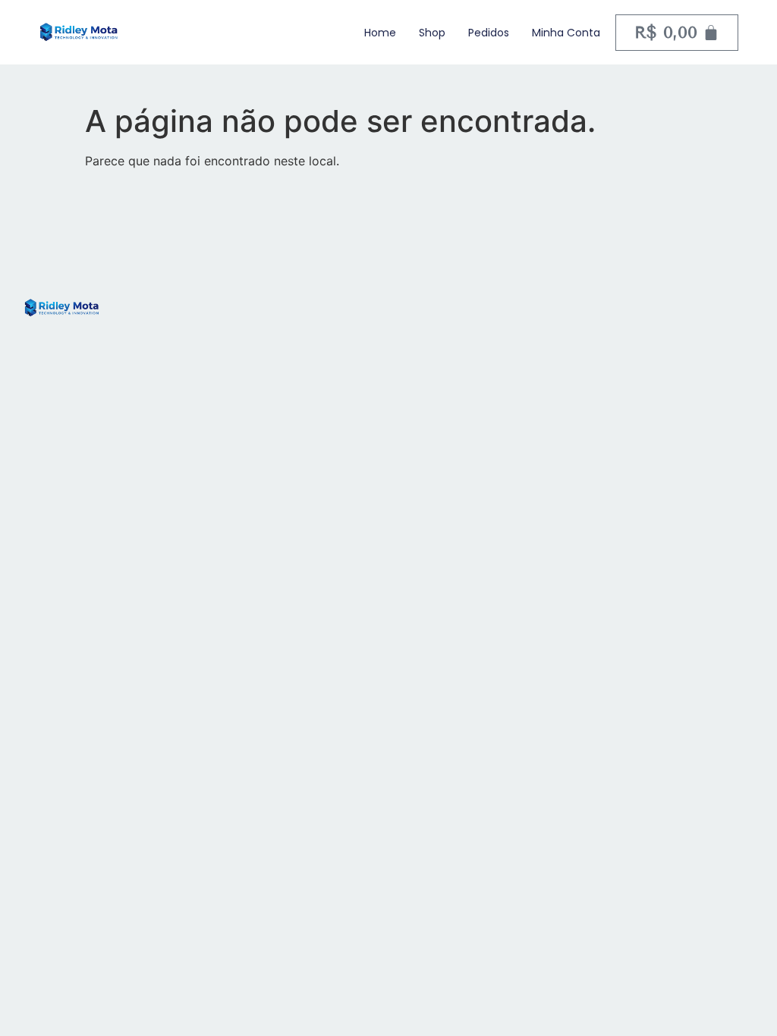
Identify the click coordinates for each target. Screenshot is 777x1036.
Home (380, 32)
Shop (432, 32)
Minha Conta (566, 32)
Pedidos (488, 32)
